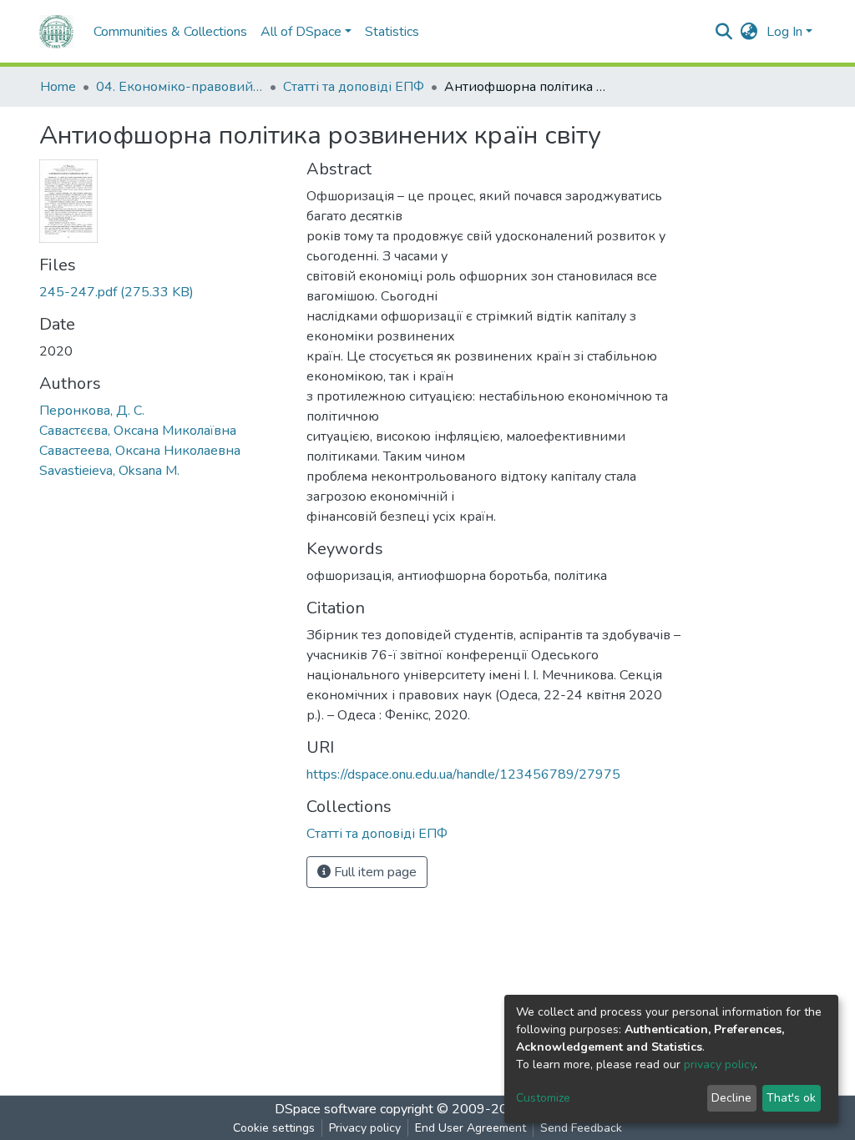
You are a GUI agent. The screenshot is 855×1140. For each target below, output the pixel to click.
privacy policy (719, 1064)
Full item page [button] (374, 872)
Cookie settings (274, 1128)
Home (58, 87)
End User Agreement (470, 1128)
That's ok (791, 1098)
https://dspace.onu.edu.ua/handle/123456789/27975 (463, 774)
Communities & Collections (170, 32)
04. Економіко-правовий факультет (179, 87)
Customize (543, 1098)
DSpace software (326, 1109)
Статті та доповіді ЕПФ (353, 87)
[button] (749, 32)
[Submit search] (724, 32)
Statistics (392, 32)
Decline (731, 1098)
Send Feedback (581, 1128)
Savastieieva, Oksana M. (109, 471)
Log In (784, 32)
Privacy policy (365, 1128)
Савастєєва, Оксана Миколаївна (137, 430)
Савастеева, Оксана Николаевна (139, 450)
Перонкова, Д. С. (91, 410)
